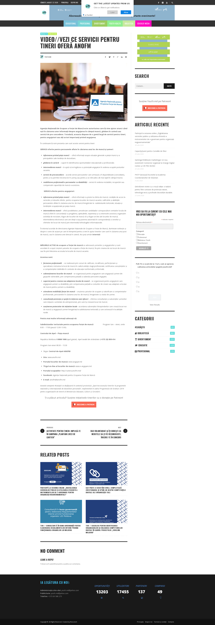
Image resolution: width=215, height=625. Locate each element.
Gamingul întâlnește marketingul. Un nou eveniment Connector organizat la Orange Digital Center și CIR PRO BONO (154, 163)
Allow (126, 12)
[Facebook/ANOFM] (83, 92)
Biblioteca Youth (144, 240)
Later (112, 12)
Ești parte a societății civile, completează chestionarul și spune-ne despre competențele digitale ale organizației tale (106, 490)
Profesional (142, 237)
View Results (155, 305)
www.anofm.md (54, 357)
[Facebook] (158, 2)
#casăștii (44, 34)
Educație (141, 234)
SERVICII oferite (47, 149)
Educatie (142, 345)
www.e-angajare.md (83, 366)
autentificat (54, 564)
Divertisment (143, 243)
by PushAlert (89, 15)
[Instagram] (162, 2)
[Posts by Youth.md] (41, 56)
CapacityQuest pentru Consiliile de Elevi (150, 151)
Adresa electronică (144, 222)
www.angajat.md (75, 362)
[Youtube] (167, 2)
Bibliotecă (52, 34)
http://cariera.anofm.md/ (71, 371)
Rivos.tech (73, 622)
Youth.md (48, 57)
